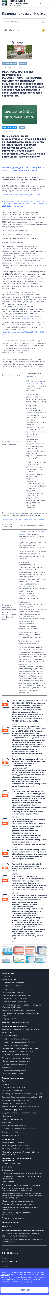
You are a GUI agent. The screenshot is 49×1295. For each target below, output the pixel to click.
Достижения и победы (12, 992)
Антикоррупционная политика (16, 1145)
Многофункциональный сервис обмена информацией (20, 1153)
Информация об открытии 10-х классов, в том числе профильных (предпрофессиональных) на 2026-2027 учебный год (24, 203)
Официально (8, 1139)
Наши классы (8, 989)
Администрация (9, 979)
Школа (23, 63)
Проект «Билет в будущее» (14, 1002)
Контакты (6, 1226)
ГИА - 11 (5, 1084)
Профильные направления (14, 986)
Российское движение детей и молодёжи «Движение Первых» (21, 1006)
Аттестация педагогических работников (20, 1029)
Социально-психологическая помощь (19, 1113)
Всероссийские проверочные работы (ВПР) (22, 1097)
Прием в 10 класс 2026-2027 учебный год (21, 195)
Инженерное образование (14, 998)
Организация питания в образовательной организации (21, 1177)
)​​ (28, 534)
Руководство (8, 1182)
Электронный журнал (12, 1091)
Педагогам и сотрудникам (14, 1026)
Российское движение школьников (18, 1010)
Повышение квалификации (15, 1055)
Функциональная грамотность (16, 1058)
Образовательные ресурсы (14, 1070)
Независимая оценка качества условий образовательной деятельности (20, 1235)
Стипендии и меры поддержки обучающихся (16, 1214)
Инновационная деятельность (16, 995)
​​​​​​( (45, 381)
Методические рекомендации (16, 1061)
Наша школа (8, 973)
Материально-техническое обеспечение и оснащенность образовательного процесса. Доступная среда (22, 1195)
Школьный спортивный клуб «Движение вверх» (21, 1014)
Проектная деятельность (13, 1087)
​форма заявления (34, 383)
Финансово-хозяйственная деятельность (21, 1185)
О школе (6, 976)
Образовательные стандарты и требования (22, 1173)
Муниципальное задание (13, 1142)
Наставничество (9, 1036)
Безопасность (8, 1032)
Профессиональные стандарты (16, 1039)
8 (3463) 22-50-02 (10, 1253)
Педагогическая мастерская (15, 1045)
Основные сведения (11, 1164)
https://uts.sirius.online (31, 318)
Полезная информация (12, 1110)
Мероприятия (8, 1116)
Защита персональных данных (16, 1022)
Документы (7, 1167)
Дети (22, 127)
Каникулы (6, 1122)
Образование (9, 63)
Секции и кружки (10, 1132)
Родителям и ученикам (13, 1078)
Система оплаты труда (12, 1074)
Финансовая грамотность (14, 1103)
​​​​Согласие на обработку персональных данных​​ (23, 519)
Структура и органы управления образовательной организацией (17, 1189)
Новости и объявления (12, 1119)
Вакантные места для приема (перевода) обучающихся (21, 1208)
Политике (27, 1282)
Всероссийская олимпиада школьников (20, 1106)
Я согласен (24, 1290)
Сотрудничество (9, 1019)
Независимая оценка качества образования (23, 1231)
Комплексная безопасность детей (17, 1051)
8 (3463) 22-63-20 (9, 1262)
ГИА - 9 (5, 1081)
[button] (39, 2)
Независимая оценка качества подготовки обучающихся (22, 1240)
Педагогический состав (13, 983)
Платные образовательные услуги (18, 1204)
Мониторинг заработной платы (16, 1149)
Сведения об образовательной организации (16, 1159)
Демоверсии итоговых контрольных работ (22, 1094)
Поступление (9, 127)
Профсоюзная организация (15, 1064)
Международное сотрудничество (17, 1201)
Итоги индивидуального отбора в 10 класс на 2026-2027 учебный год (23, 169)
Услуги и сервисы (10, 1135)
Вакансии (6, 1067)
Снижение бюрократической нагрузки (20, 1048)
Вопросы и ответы (10, 1222)
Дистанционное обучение (14, 1125)
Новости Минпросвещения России (18, 1042)
